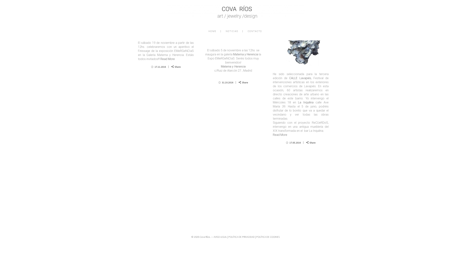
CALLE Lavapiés (300, 78)
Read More (167, 59)
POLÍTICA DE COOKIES (268, 237)
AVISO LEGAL (220, 237)
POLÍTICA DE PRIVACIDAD (242, 237)
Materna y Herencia (245, 54)
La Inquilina (306, 102)
